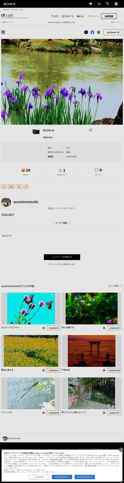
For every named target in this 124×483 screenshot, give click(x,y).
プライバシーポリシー (35, 472)
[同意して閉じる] (121, 449)
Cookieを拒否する (62, 477)
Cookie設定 (39, 477)
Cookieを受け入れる (85, 477)
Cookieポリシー (28, 470)
